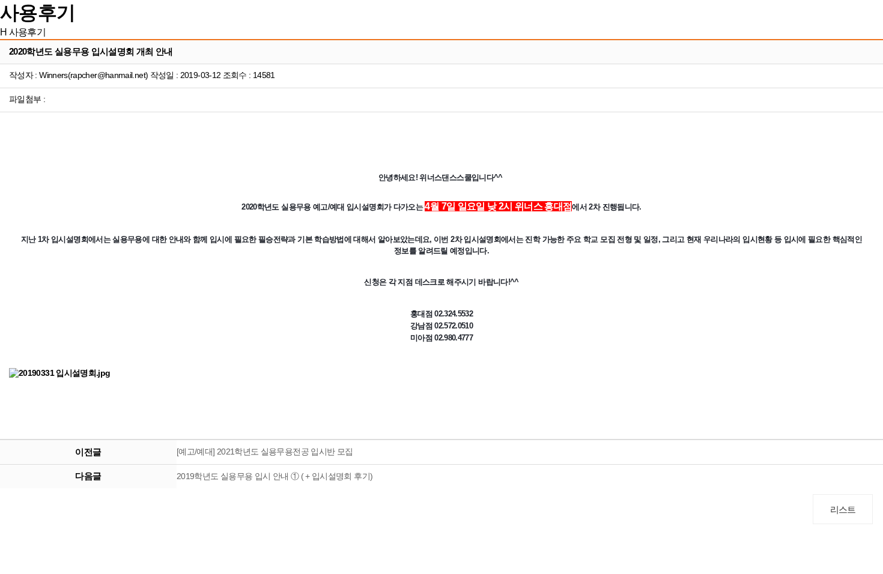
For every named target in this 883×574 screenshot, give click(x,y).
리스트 (843, 509)
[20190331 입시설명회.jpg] (59, 373)
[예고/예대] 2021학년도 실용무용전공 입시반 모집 (265, 451)
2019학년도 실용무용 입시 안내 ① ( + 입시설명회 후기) (274, 476)
